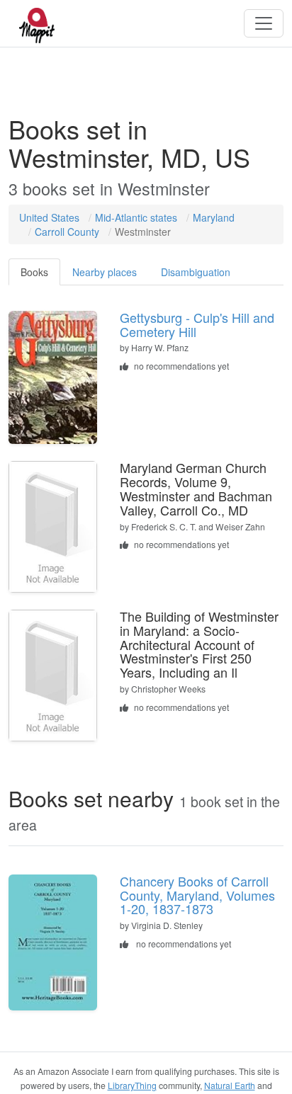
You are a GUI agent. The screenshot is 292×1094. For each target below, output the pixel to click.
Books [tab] (34, 272)
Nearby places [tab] (104, 272)
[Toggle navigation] (263, 23)
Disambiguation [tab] (195, 272)
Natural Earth (229, 1085)
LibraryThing (132, 1085)
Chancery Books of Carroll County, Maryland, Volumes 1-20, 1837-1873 (197, 895)
